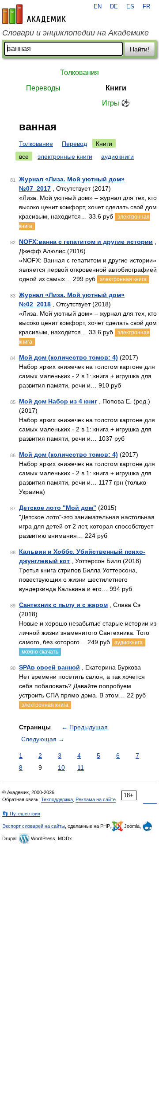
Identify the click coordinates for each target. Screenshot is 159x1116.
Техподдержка (57, 799)
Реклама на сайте (96, 799)
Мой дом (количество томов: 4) (68, 357)
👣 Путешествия (21, 813)
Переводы (43, 88)
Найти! (139, 49)
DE (114, 7)
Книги (116, 88)
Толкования (79, 72)
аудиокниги (117, 156)
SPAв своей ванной (49, 667)
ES (130, 7)
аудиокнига (128, 642)
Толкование (36, 143)
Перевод (74, 143)
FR (146, 7)
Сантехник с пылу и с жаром (63, 604)
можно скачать (40, 652)
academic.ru (34, 14)
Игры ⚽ (116, 103)
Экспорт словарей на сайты (33, 826)
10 (61, 767)
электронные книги (65, 156)
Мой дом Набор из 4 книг (58, 401)
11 (80, 767)
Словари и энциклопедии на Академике (75, 32)
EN (98, 7)
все (24, 156)
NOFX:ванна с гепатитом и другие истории (86, 241)
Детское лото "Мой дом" (57, 507)
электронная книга (123, 279)
